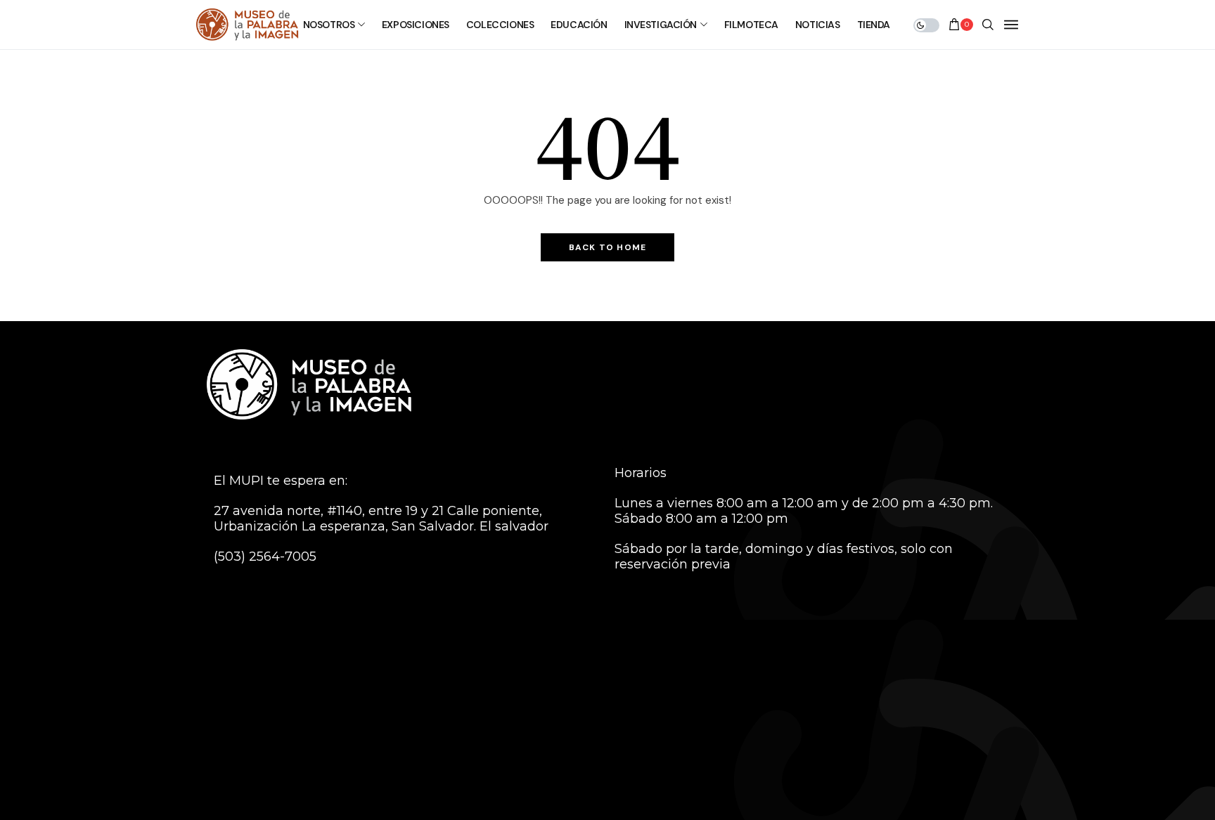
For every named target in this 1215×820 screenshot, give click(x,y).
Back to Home (607, 247)
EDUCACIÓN (579, 24)
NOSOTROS (329, 24)
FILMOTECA (751, 24)
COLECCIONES (500, 24)
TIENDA (873, 24)
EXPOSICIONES (415, 24)
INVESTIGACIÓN (661, 24)
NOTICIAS (817, 24)
